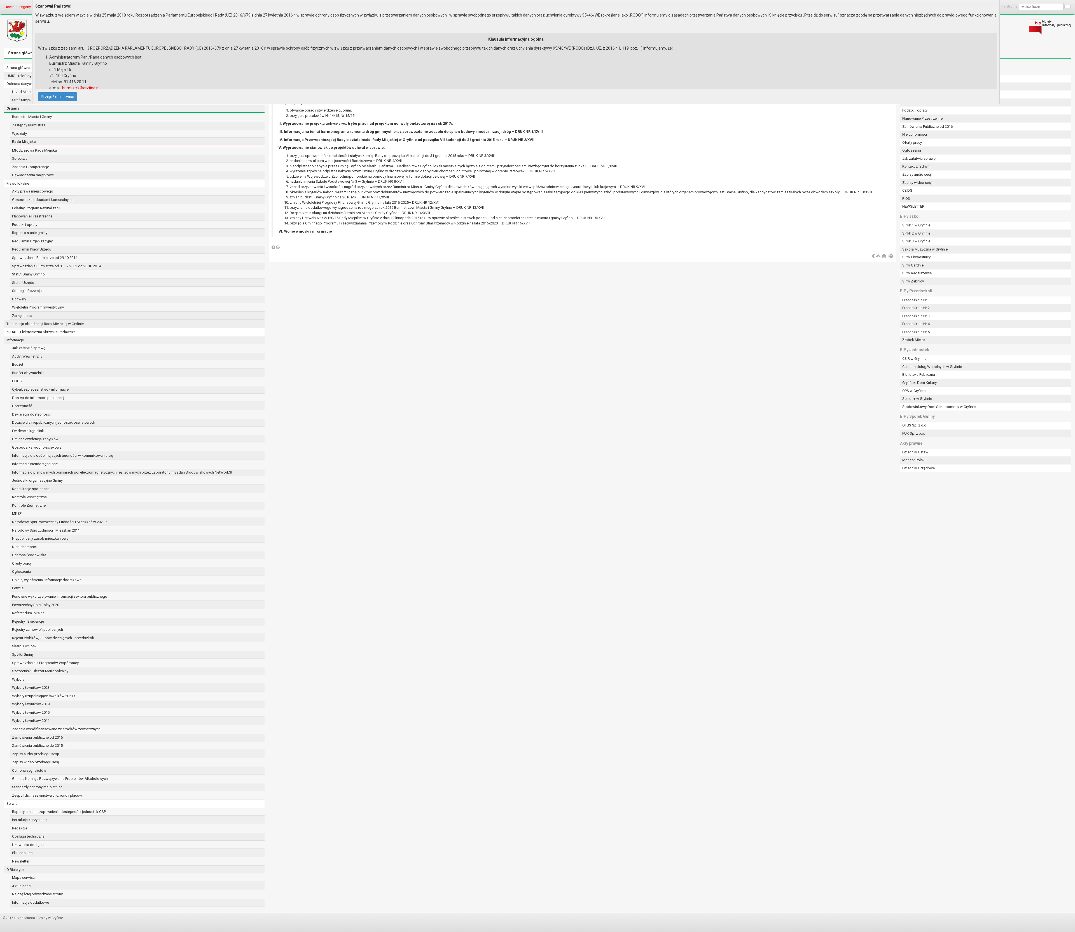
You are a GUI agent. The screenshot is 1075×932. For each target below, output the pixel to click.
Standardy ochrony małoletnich (37, 787)
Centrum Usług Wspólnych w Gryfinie (932, 367)
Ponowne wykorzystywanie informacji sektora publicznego (59, 596)
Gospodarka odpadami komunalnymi (42, 200)
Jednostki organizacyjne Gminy (37, 480)
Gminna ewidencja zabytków (35, 439)
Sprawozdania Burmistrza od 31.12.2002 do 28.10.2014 (56, 266)
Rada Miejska (24, 142)
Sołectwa (19, 158)
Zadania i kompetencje (30, 167)
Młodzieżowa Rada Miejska (34, 150)
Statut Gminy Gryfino (28, 274)
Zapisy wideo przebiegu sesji (36, 762)
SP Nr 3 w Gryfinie (916, 241)
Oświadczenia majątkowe (33, 175)
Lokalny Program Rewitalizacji (36, 208)
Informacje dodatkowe (30, 902)
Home (9, 7)
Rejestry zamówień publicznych (37, 629)
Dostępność (22, 406)
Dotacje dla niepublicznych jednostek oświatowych (53, 422)
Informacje (15, 340)
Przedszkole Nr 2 (916, 308)
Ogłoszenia (21, 571)
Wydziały (19, 133)
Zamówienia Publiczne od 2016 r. (928, 126)
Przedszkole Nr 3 (916, 316)
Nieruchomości (24, 547)
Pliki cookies (22, 853)
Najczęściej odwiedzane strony (37, 894)
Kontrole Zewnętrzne (29, 505)
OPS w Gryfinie (914, 391)
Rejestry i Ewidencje (28, 621)
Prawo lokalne (17, 183)
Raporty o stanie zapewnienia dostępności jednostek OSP (59, 812)
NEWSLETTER (913, 206)
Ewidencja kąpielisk (28, 431)
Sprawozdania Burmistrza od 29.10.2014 (44, 258)
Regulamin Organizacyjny (32, 241)
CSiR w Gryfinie (914, 358)
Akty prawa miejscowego (32, 191)
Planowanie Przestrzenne (32, 216)
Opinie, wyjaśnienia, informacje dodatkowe (46, 580)
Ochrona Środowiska (29, 555)
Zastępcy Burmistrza (28, 125)
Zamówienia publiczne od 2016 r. (38, 737)
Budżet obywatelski (28, 373)
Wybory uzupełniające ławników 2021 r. (44, 696)
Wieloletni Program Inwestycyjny (38, 307)
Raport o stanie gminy (29, 233)
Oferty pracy (22, 563)
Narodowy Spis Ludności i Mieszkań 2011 (46, 530)
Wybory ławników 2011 (31, 720)
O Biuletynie (15, 870)
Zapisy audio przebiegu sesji (35, 754)
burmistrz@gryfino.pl (80, 88)
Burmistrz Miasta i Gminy (32, 117)
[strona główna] (884, 256)
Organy (25, 7)
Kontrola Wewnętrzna (29, 497)
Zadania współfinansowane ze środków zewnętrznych (56, 729)
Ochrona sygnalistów (29, 770)
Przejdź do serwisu (57, 96)
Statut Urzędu (23, 282)
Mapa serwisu (23, 877)
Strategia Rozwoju (27, 291)
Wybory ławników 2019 (31, 704)
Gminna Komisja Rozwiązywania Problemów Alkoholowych (60, 778)
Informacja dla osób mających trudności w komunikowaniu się (62, 455)
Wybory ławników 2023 (31, 687)
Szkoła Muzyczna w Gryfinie (925, 249)
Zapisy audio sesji (917, 174)
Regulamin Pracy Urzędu (31, 249)
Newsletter (20, 861)
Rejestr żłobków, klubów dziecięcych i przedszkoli (53, 638)
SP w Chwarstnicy (916, 257)
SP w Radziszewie (917, 273)
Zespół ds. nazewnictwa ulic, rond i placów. (47, 795)
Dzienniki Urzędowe (918, 468)
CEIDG (17, 381)
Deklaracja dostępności (31, 414)
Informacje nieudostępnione (35, 464)
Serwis (11, 803)
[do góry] (878, 256)
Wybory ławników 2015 (31, 712)
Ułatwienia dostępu (28, 845)
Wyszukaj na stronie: (1001, 6)
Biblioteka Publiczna (918, 374)
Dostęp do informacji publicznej (38, 398)
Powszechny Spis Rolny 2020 (35, 605)
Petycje (18, 588)
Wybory (18, 679)
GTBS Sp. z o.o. (914, 425)
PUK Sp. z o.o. (913, 433)
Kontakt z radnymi (916, 166)
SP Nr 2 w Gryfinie (916, 233)
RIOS (906, 198)
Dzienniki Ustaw (915, 452)
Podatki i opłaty (24, 224)
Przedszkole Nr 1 (916, 300)
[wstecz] (873, 256)
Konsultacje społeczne (30, 489)
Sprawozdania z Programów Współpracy (45, 663)
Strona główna (21, 53)
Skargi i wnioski (25, 646)
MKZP (17, 513)
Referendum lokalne (28, 613)
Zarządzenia (22, 316)
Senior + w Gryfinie (917, 399)
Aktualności (21, 886)
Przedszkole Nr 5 (916, 332)
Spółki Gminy (23, 654)
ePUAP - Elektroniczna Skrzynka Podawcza (41, 332)
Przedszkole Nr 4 (916, 324)
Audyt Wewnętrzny (27, 356)
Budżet (17, 364)
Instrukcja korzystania (29, 820)
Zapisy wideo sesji (917, 182)
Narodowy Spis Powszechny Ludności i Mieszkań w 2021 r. (59, 522)
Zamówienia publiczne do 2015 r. (38, 745)
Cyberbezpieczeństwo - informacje (40, 389)
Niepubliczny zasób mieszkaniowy (40, 538)
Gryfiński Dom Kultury (919, 383)
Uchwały (19, 299)
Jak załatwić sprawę (28, 348)
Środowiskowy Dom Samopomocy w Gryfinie (939, 407)
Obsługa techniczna (28, 836)
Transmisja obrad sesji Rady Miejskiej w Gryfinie (45, 324)
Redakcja (19, 828)
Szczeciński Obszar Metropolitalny (40, 671)
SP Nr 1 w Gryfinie (916, 225)
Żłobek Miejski (914, 340)
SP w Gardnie (913, 265)
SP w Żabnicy (913, 281)
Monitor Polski (914, 460)
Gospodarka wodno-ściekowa (37, 447)
